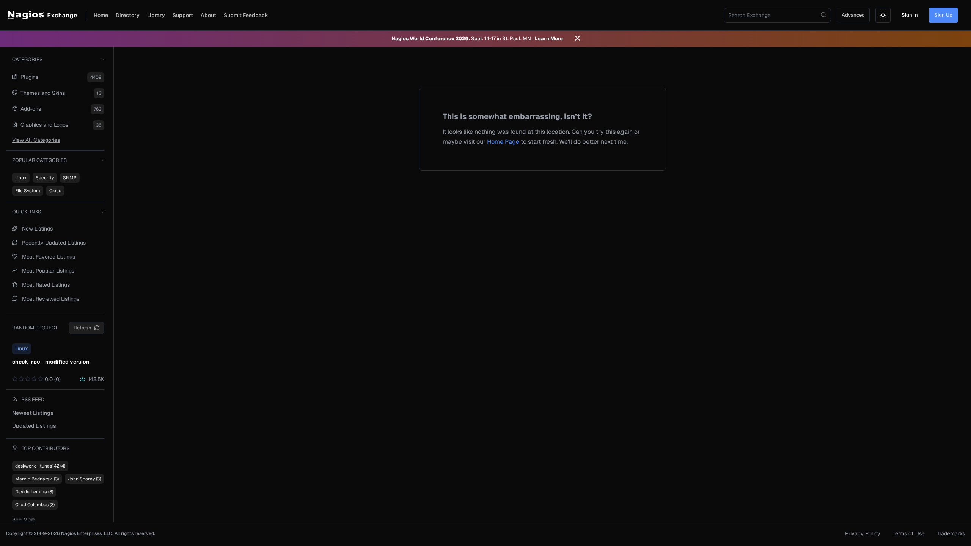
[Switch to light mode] (883, 15)
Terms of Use (908, 533)
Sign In (910, 15)
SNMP (70, 178)
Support (183, 15)
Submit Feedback (246, 15)
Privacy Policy (862, 533)
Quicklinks (26, 212)
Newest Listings (32, 413)
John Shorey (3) (84, 479)
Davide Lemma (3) (34, 492)
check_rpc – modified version (51, 361)
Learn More (549, 38)
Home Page (503, 142)
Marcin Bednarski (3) (37, 479)
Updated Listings (34, 425)
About (208, 15)
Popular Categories (39, 160)
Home (101, 15)
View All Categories (36, 139)
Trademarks (951, 533)
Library (156, 15)
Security (45, 178)
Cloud (55, 191)
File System (27, 191)
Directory (128, 15)
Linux (21, 178)
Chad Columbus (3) (35, 505)
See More (23, 519)
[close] (577, 38)
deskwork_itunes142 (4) (40, 466)
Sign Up (943, 15)
